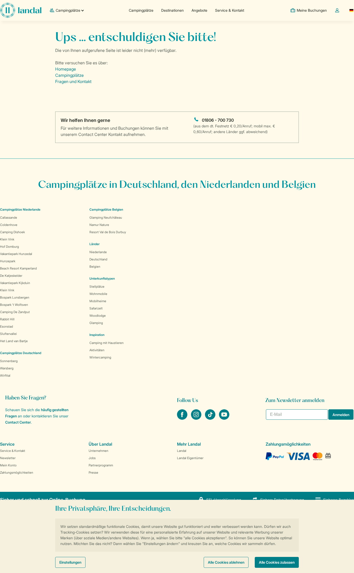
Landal (181, 451)
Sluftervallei (8, 334)
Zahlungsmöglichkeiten (16, 472)
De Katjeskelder (11, 276)
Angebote (199, 10)
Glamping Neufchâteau (105, 217)
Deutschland (98, 259)
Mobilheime (97, 301)
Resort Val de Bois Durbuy (107, 232)
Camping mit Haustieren (106, 343)
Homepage (65, 69)
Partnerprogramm (101, 465)
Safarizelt (96, 308)
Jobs (92, 458)
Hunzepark (7, 261)
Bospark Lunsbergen (14, 297)
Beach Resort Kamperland (18, 268)
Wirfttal (5, 375)
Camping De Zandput (15, 312)
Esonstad (6, 326)
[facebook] (182, 418)
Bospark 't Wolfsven (14, 305)
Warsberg (6, 368)
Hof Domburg (9, 246)
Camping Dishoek (12, 232)
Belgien (94, 266)
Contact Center (18, 422)
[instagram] (196, 418)
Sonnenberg (9, 361)
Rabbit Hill (7, 319)
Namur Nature (99, 225)
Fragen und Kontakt (73, 81)
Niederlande (98, 252)
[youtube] (224, 418)
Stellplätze (96, 286)
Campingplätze (141, 10)
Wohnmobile (98, 294)
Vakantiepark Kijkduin (15, 283)
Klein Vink (7, 239)
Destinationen (172, 10)
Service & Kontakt (229, 10)
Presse (93, 472)
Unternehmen (98, 451)
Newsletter (8, 458)
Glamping (96, 323)
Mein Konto (8, 465)
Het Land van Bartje (14, 341)
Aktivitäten (96, 350)
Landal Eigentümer (190, 458)
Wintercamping (100, 357)
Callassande (8, 217)
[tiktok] (210, 418)
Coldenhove (8, 225)
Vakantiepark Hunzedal (16, 254)
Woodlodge (97, 315)
